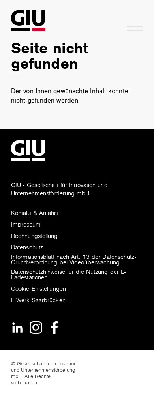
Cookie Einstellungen (38, 289)
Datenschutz (27, 248)
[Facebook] (54, 327)
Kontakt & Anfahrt (34, 214)
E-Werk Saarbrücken (38, 301)
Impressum (26, 225)
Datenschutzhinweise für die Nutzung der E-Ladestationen (68, 275)
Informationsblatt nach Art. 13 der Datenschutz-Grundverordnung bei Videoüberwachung (73, 260)
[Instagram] (36, 327)
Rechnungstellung (34, 237)
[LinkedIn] (17, 327)
